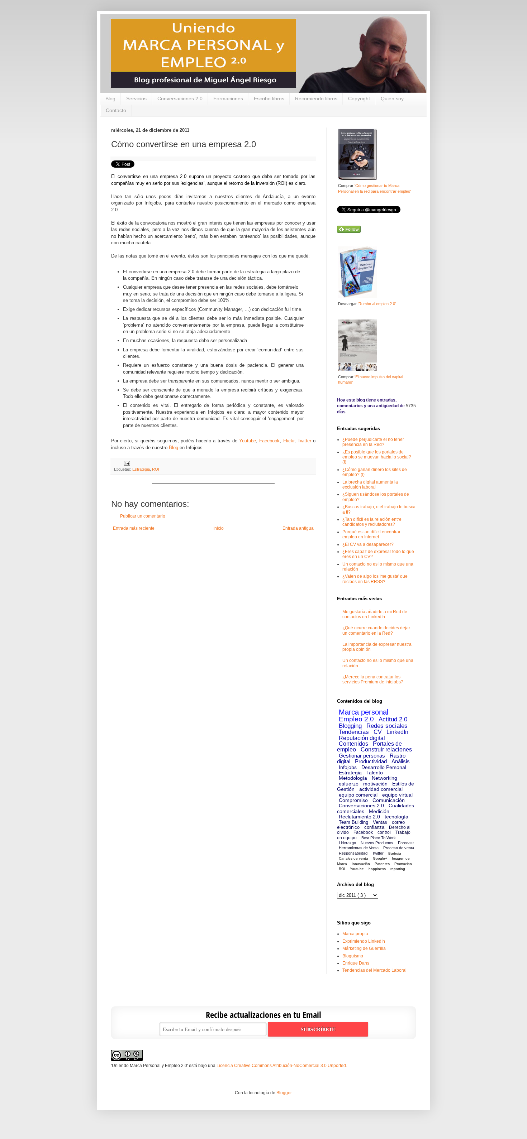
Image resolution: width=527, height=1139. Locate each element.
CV (378, 732)
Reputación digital (362, 738)
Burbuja (394, 853)
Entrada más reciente (134, 528)
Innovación (361, 864)
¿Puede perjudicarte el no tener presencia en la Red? (373, 442)
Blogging (350, 725)
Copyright (359, 98)
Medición (379, 811)
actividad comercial (381, 789)
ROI (155, 469)
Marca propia (355, 933)
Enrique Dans (355, 963)
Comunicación (388, 800)
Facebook (269, 440)
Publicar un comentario (142, 516)
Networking (384, 778)
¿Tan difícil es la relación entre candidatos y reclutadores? (372, 522)
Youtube (247, 440)
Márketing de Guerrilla (364, 948)
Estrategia (141, 469)
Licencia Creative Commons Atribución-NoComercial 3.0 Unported (281, 1065)
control (384, 832)
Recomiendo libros (316, 98)
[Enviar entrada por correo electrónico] (126, 463)
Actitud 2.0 (393, 719)
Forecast (406, 843)
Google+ (380, 858)
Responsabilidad (353, 853)
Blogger (283, 1092)
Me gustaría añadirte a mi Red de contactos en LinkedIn (374, 614)
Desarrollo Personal (383, 767)
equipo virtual (397, 795)
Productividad (371, 761)
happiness (377, 869)
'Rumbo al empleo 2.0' (377, 304)
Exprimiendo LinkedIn (363, 941)
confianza (374, 827)
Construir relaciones (386, 749)
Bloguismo (352, 955)
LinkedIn (397, 732)
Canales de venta (353, 858)
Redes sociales (387, 725)
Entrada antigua (298, 528)
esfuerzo (349, 784)
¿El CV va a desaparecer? (368, 544)
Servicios (136, 98)
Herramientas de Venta (359, 848)
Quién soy (392, 98)
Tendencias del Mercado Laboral (374, 970)
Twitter (305, 440)
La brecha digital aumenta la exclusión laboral (370, 485)
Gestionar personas (362, 756)
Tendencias (354, 732)
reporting (397, 869)
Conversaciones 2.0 (180, 98)
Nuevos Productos (377, 843)
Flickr (288, 440)
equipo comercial (358, 795)
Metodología (353, 778)
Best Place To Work (378, 838)
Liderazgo (347, 843)
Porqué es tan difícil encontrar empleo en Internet (371, 534)
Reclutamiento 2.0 (359, 817)
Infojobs (348, 767)
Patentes (382, 864)
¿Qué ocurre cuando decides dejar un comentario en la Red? (376, 630)
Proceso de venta (398, 848)
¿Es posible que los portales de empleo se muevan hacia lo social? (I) (376, 457)
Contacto (116, 110)
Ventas (380, 822)
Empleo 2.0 (356, 719)
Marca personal (363, 712)
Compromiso (353, 800)
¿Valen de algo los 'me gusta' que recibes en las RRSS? (375, 579)
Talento (374, 772)
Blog (110, 98)
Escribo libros (269, 98)
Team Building (353, 822)
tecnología (396, 817)
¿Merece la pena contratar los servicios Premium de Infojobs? (372, 679)
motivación (375, 784)
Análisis (400, 761)
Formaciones (228, 98)
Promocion (403, 864)
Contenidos (353, 744)
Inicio (218, 528)
